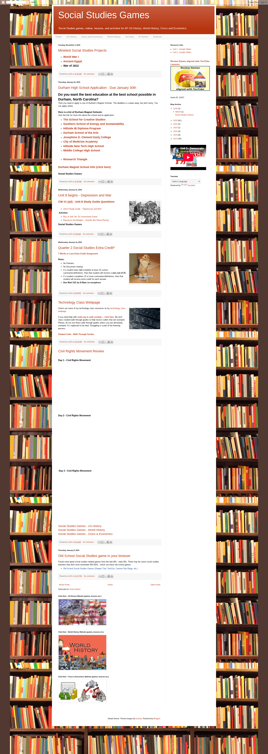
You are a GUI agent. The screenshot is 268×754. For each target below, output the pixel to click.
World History (114, 36)
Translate (191, 185)
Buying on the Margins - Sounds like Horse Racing (86, 220)
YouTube (129, 36)
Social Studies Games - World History (81, 529)
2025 (175, 120)
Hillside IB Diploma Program (82, 128)
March (178, 112)
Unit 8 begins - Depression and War (84, 195)
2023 (175, 128)
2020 (175, 131)
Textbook (157, 36)
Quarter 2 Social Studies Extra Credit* (86, 248)
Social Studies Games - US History (79, 526)
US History (71, 36)
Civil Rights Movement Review (81, 351)
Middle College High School (81, 150)
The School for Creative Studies (84, 119)
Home (59, 36)
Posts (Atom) (75, 589)
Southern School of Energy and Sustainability (94, 123)
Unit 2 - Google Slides (182, 52)
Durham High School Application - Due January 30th (97, 88)
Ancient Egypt (72, 61)
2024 (175, 124)
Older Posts (155, 585)
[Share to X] (105, 74)
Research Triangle (75, 159)
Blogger (157, 719)
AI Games (143, 36)
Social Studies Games (103, 15)
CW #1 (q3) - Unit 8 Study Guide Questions (86, 201)
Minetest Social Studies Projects (82, 50)
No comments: (89, 74)
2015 (175, 135)
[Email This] (99, 74)
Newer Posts (64, 585)
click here (109, 317)
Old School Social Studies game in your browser (94, 556)
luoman (139, 719)
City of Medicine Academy (80, 141)
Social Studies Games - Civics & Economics (85, 534)
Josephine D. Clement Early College (87, 137)
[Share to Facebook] (108, 74)
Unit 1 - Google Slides (182, 49)
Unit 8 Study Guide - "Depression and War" (82, 209)
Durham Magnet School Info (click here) (84, 167)
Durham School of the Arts (81, 132)
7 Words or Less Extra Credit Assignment (78, 253)
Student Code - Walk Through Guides (76, 334)
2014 (175, 139)
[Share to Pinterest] (111, 74)
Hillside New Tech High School (84, 146)
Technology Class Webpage (79, 302)
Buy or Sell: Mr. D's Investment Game (80, 217)
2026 (175, 108)
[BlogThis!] (102, 74)
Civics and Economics (92, 36)
